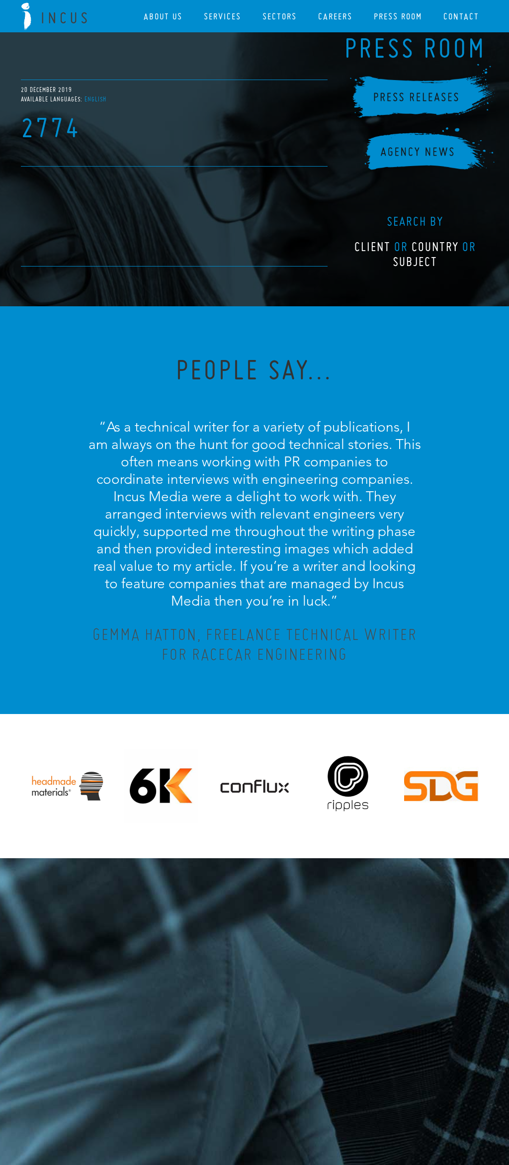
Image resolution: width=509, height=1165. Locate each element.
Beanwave (303, 1111)
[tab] (95, 99)
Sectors (279, 16)
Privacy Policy (228, 1103)
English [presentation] (95, 99)
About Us (163, 16)
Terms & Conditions (273, 1103)
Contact (461, 16)
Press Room (398, 16)
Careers (335, 16)
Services (222, 16)
